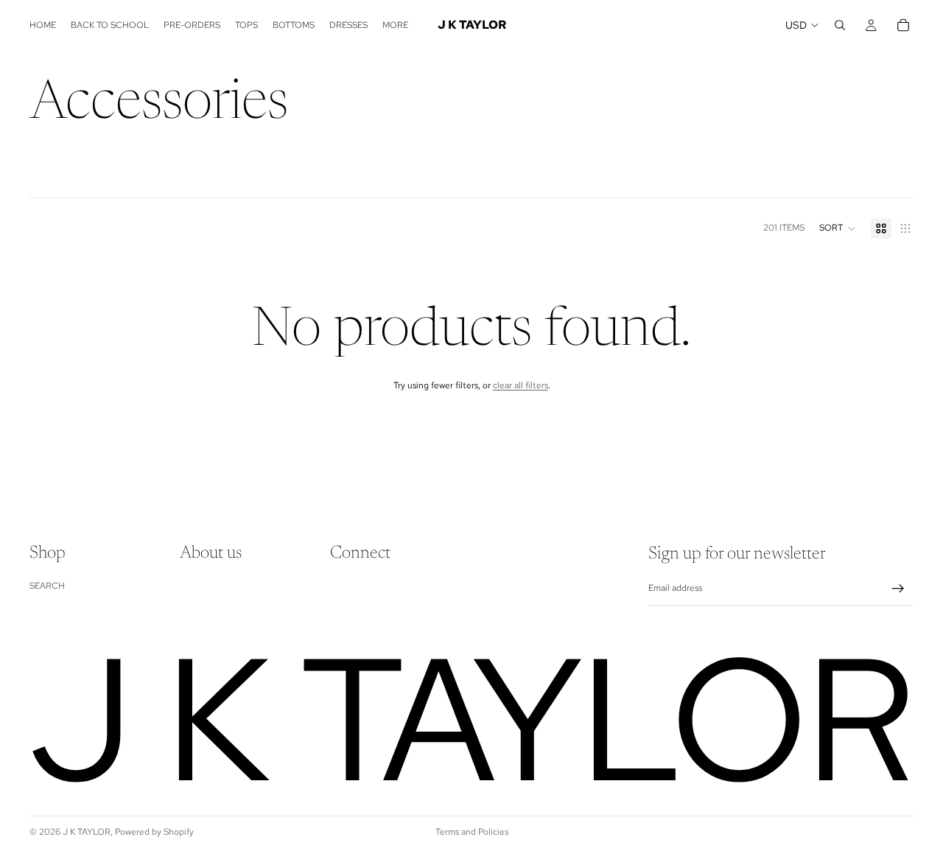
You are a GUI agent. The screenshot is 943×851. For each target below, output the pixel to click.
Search (47, 586)
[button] (837, 228)
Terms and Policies (471, 832)
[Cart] (903, 25)
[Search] (840, 25)
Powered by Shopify (154, 832)
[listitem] (395, 25)
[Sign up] (898, 588)
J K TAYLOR (87, 832)
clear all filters (520, 385)
